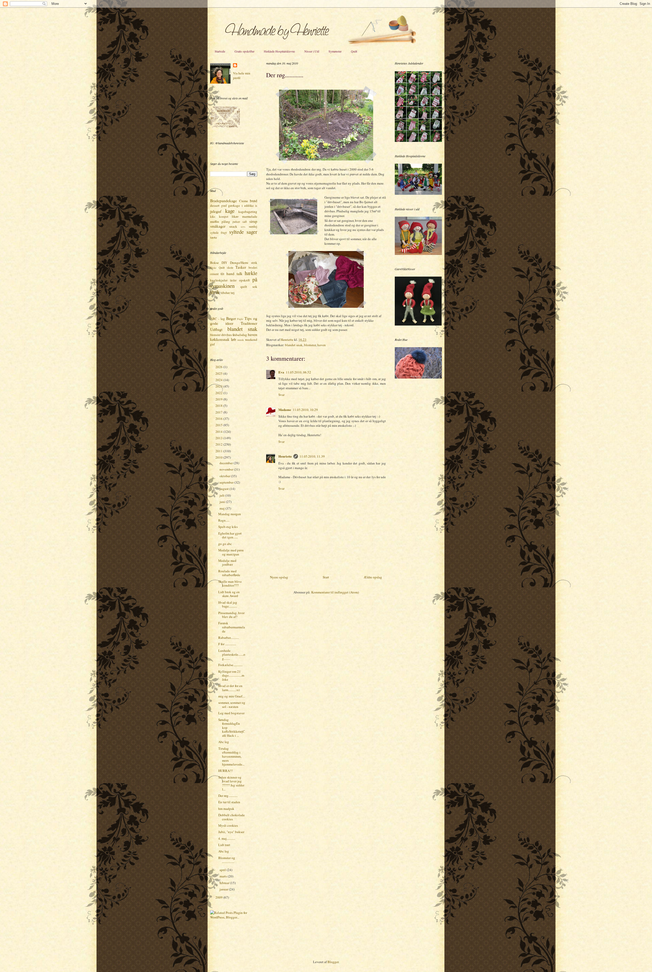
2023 (219, 386)
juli (222, 495)
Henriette (287, 339)
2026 (219, 367)
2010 (219, 457)
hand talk (234, 273)
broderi (253, 267)
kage (230, 210)
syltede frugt (218, 233)
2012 (219, 444)
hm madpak (226, 808)
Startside (220, 51)
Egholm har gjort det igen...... (230, 535)
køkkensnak (219, 339)
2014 (219, 431)
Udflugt (216, 329)
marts (224, 876)
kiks (212, 216)
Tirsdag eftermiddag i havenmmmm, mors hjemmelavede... (231, 756)
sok (254, 286)
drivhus (226, 334)
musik (240, 340)
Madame (284, 409)
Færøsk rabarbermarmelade (231, 627)
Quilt (354, 51)
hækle (251, 273)
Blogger (333, 962)
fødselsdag (240, 334)
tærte (213, 237)
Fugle (240, 319)
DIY (224, 262)
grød (224, 206)
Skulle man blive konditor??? (230, 583)
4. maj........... (226, 838)
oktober (225, 476)
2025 (219, 373)
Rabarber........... (228, 637)
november (227, 469)
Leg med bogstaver (231, 713)
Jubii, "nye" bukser (231, 832)
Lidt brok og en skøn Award (229, 594)
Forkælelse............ (230, 665)
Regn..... (223, 520)
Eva (281, 372)
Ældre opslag (373, 577)
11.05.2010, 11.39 (312, 456)
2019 (219, 399)
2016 (219, 418)
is (256, 206)
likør (235, 216)
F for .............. (227, 644)
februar (225, 882)
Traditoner (249, 323)
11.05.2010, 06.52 (298, 372)
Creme (243, 201)
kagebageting (247, 211)
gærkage (234, 205)
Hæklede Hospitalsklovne (279, 51)
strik (215, 291)
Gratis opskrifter (244, 51)
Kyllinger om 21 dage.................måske (231, 675)
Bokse (214, 262)
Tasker (240, 267)
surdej (253, 226)
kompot (223, 216)
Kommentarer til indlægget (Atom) (335, 592)
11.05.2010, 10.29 (305, 409)
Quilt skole (226, 267)
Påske (213, 267)
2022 (219, 393)
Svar (281, 394)
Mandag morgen (229, 514)
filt (222, 273)
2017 (219, 412)
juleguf (215, 211)
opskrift (244, 280)
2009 (219, 897)
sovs (243, 226)
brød (253, 200)
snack (233, 226)
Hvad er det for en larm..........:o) (230, 687)
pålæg (226, 221)
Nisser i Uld (311, 51)
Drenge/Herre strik (243, 262)
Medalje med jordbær (227, 562)
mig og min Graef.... (231, 696)
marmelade (249, 216)
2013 (219, 438)
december (227, 463)
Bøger (231, 318)
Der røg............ (228, 795)
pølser (236, 222)
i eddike (248, 205)
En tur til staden (229, 802)
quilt (243, 286)
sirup (253, 221)
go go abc (225, 543)
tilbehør (225, 293)
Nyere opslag (279, 577)
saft (244, 222)
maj (222, 508)
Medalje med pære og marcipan (231, 552)
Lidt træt (224, 845)
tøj (233, 292)
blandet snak (294, 345)
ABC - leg (217, 318)
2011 (219, 451)
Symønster (335, 51)
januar (224, 889)
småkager (217, 226)
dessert (215, 205)
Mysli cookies (228, 825)
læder (233, 280)
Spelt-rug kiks (228, 526)
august (224, 488)
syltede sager (243, 231)
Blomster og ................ (226, 860)
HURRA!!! (225, 770)
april (223, 869)
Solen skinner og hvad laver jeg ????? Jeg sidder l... (231, 783)
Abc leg (223, 742)
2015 (219, 425)
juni (223, 501)
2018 (219, 405)
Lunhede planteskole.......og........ (231, 654)
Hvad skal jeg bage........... (227, 604)
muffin (214, 221)
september (227, 482)
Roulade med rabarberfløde (229, 573)
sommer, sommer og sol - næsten (231, 704)
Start (326, 577)
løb (233, 339)
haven (321, 345)
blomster (310, 345)
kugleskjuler (218, 280)
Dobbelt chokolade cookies (231, 817)
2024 (219, 380)
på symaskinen (233, 282)
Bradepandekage (223, 200)
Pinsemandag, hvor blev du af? (231, 615)
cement (214, 274)
